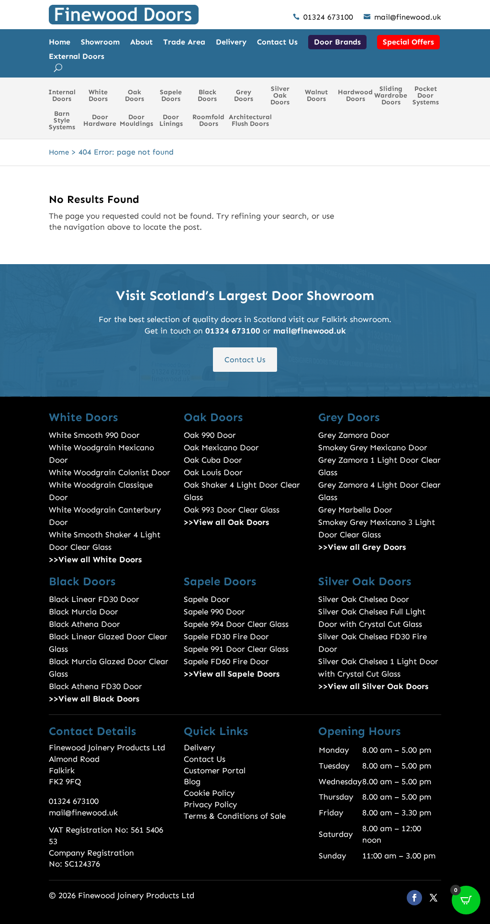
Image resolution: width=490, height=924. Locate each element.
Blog (192, 781)
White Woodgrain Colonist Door (109, 472)
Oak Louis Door (213, 472)
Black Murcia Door (83, 611)
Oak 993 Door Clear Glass (231, 509)
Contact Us (277, 42)
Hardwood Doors (355, 95)
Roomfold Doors (208, 120)
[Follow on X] (433, 897)
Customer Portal (214, 770)
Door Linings (171, 120)
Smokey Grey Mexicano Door (372, 447)
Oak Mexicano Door (221, 447)
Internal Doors (62, 95)
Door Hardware (99, 120)
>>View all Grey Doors (362, 547)
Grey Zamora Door (354, 435)
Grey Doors (243, 95)
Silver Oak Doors (280, 95)
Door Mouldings (136, 120)
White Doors (98, 95)
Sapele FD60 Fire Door (226, 661)
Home (59, 42)
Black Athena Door (84, 624)
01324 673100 (323, 17)
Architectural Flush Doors (250, 120)
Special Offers (408, 41)
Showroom (100, 42)
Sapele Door (207, 599)
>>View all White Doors (95, 559)
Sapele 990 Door (214, 611)
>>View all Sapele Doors (231, 674)
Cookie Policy (209, 793)
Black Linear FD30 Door (94, 599)
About (141, 42)
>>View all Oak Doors (226, 522)
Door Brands (337, 41)
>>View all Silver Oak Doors (373, 686)
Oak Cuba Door (213, 460)
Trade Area (184, 42)
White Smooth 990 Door (94, 435)
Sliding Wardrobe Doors (390, 95)
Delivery (231, 42)
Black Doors (207, 95)
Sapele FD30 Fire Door (226, 636)
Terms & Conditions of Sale (235, 816)
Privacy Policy (210, 804)
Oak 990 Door (210, 435)
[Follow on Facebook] (414, 897)
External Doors (76, 57)
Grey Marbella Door (355, 509)
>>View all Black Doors (94, 698)
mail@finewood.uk (402, 17)
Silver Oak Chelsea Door (363, 599)
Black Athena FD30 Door (95, 686)
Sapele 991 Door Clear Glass (236, 649)
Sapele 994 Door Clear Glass (236, 624)
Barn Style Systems (62, 120)
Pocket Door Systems (425, 95)
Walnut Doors (316, 95)
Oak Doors (134, 95)
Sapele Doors (171, 95)
